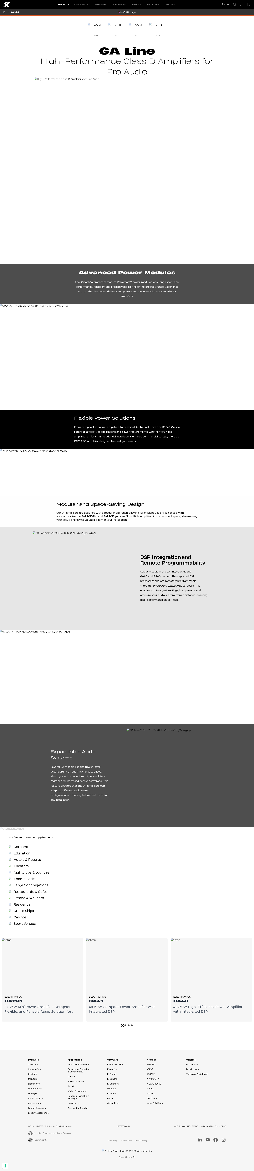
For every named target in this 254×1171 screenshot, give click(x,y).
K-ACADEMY (153, 5)
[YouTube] (207, 1140)
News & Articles (155, 1103)
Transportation (76, 1082)
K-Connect (113, 1084)
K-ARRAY (151, 1064)
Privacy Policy (126, 1141)
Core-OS (111, 1094)
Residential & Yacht (78, 1108)
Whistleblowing (141, 1141)
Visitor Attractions (77, 1091)
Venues (71, 1077)
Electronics (34, 1084)
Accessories (34, 1103)
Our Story (152, 1098)
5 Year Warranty (40, 1140)
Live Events (74, 1103)
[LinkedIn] (200, 1140)
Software (112, 1060)
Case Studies (119, 5)
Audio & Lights (35, 1098)
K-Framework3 (115, 1064)
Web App (111, 1089)
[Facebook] (215, 1140)
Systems (32, 1074)
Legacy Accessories (38, 1113)
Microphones (35, 1089)
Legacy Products (37, 1108)
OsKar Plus (112, 1103)
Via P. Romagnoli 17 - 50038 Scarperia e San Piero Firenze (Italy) (200, 1126)
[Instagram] (223, 1140)
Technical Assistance (197, 1074)
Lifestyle (32, 1094)
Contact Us (192, 1064)
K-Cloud (111, 1074)
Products (33, 1060)
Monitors (32, 1079)
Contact (170, 5)
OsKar (110, 1098)
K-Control (112, 1079)
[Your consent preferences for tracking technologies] (5, 1166)
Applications (75, 1060)
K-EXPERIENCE (154, 1084)
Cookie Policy (112, 1141)
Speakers (33, 1064)
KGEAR (150, 1069)
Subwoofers (34, 1069)
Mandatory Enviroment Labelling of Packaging (52, 1133)
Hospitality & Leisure (78, 1064)
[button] (63, 4)
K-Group (151, 1060)
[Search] (234, 4)
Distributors (192, 1069)
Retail (71, 1086)
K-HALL (150, 1089)
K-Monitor (112, 1069)
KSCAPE (151, 1074)
